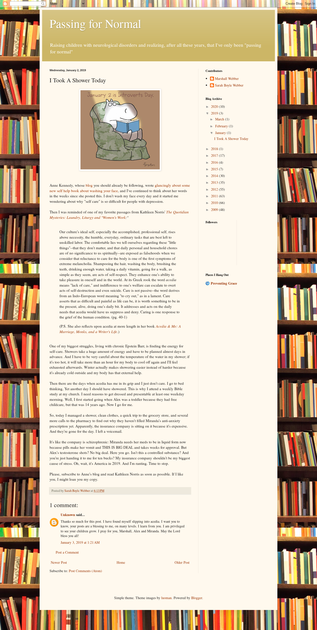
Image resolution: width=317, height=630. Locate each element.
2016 (215, 162)
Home (121, 562)
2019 (215, 113)
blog (89, 185)
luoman (166, 597)
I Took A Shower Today (231, 138)
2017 (215, 155)
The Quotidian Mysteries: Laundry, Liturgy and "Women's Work (119, 214)
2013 (215, 182)
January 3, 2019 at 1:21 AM (80, 542)
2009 (215, 209)
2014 (215, 175)
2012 (215, 189)
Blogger (196, 597)
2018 (215, 148)
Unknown (68, 514)
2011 (215, 196)
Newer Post (59, 562)
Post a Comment (67, 552)
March (220, 119)
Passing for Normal (95, 23)
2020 (215, 106)
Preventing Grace (224, 283)
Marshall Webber (227, 79)
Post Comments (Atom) (85, 570)
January (221, 132)
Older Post (182, 562)
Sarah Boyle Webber (229, 85)
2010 (215, 202)
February (222, 126)
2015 (215, 169)
